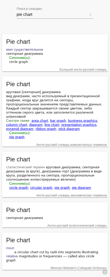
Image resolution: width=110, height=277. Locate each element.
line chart (52, 125)
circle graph (18, 187)
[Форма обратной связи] (105, 272)
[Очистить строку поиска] (90, 15)
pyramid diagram (20, 129)
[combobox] (52, 14)
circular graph (41, 187)
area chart (39, 120)
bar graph (58, 120)
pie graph (17, 137)
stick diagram (69, 129)
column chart (16, 125)
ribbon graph (46, 129)
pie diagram (81, 187)
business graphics (82, 120)
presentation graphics (78, 125)
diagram (35, 125)
